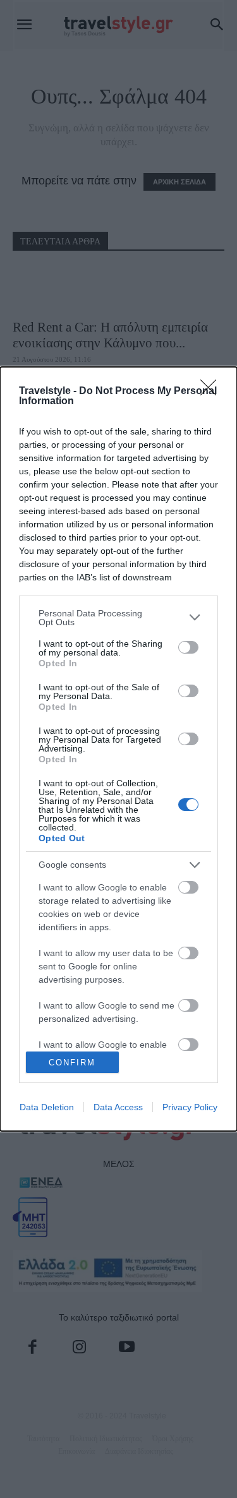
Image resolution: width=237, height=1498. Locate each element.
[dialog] (118, 749)
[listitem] (118, 617)
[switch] (188, 647)
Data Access (118, 1107)
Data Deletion (47, 1107)
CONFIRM (72, 1062)
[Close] (212, 392)
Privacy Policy (189, 1107)
